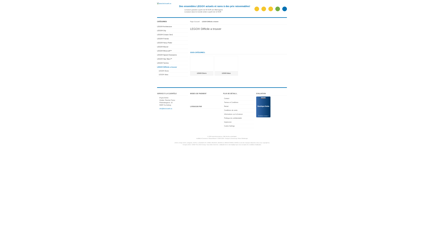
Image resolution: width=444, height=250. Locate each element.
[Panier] (277, 9)
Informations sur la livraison (233, 114)
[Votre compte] (270, 9)
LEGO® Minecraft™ (164, 51)
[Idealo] (263, 98)
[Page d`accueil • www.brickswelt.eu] (164, 3)
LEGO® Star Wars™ (164, 59)
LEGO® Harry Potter (164, 43)
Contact (226, 98)
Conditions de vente (230, 110)
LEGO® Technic (163, 63)
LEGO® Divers (164, 71)
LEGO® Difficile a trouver (167, 67)
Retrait (226, 106)
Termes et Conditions (231, 102)
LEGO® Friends (163, 39)
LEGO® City (161, 30)
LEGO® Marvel (162, 47)
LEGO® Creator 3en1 (165, 35)
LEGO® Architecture (164, 26)
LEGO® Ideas (163, 74)
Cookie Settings (229, 126)
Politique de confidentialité (233, 118)
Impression (228, 122)
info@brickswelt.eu (165, 108)
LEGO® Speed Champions (167, 55)
